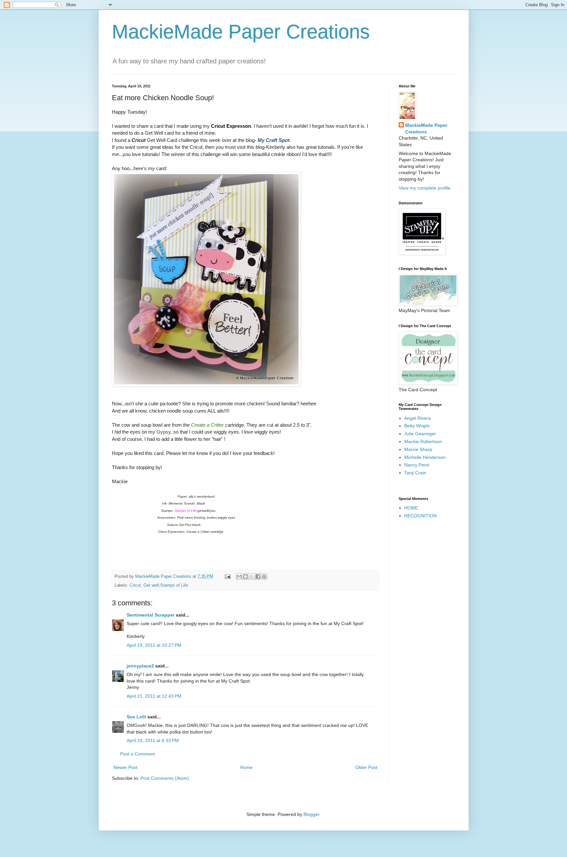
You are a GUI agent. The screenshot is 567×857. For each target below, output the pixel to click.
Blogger (311, 814)
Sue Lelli (137, 716)
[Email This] (239, 576)
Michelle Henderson (425, 457)
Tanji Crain (415, 472)
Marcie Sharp (418, 449)
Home (246, 767)
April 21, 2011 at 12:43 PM (154, 696)
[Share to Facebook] (258, 576)
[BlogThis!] (245, 576)
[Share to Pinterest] (264, 576)
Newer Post (125, 767)
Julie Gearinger (420, 433)
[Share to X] (251, 576)
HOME (411, 507)
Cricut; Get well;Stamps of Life (159, 585)
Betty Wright (417, 425)
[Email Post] (227, 576)
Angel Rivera (417, 418)
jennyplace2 (140, 665)
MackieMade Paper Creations (241, 32)
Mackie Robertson (423, 441)
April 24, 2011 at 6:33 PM (153, 740)
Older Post (366, 767)
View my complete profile (425, 188)
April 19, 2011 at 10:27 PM (154, 645)
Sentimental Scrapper (151, 615)
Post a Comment (137, 753)
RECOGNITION (420, 515)
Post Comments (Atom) (164, 778)
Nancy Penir (417, 464)
